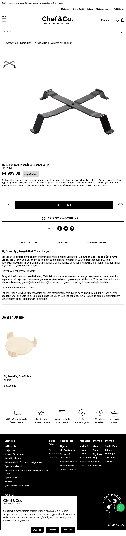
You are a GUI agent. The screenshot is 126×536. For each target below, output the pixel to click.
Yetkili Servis (119, 9)
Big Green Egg (97, 456)
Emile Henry (85, 457)
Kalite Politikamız (13, 458)
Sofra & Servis (67, 465)
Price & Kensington (110, 452)
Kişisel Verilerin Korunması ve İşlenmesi (24, 462)
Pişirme (63, 446)
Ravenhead (110, 457)
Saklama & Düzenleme (65, 456)
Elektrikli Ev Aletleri (69, 461)
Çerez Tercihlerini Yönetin (17, 485)
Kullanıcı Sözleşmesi (14, 454)
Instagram (54, 453)
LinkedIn (53, 457)
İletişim (90, 9)
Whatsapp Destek (103, 9)
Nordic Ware (111, 446)
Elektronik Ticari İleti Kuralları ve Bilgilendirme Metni (26, 472)
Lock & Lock (85, 465)
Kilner (95, 446)
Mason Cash (86, 461)
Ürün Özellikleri (29, 243)
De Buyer (109, 461)
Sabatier (97, 461)
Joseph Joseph (83, 452)
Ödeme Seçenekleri (96, 243)
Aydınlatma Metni (13, 466)
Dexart (96, 450)
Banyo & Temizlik (68, 469)
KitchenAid (85, 446)
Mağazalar (65, 9)
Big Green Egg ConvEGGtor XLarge (17, 378)
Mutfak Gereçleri (68, 450)
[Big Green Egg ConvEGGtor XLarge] (21, 344)
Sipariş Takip (11, 477)
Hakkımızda (10, 446)
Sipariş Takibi (78, 9)
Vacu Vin (97, 465)
